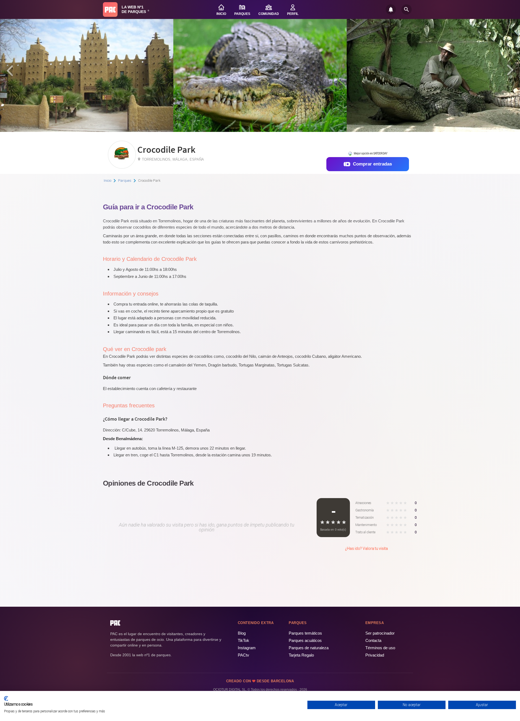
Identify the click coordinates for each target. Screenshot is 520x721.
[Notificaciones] (391, 9)
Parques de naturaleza (309, 647)
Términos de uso (380, 647)
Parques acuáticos (305, 640)
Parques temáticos (305, 633)
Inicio (107, 180)
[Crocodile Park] (121, 166)
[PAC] (110, 9)
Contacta (373, 640)
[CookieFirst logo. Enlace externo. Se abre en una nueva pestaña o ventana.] (6, 698)
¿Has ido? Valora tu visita (366, 548)
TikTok (243, 640)
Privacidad (374, 655)
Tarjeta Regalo (301, 655)
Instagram (247, 647)
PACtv (243, 655)
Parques (124, 180)
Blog (242, 633)
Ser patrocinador (380, 633)
